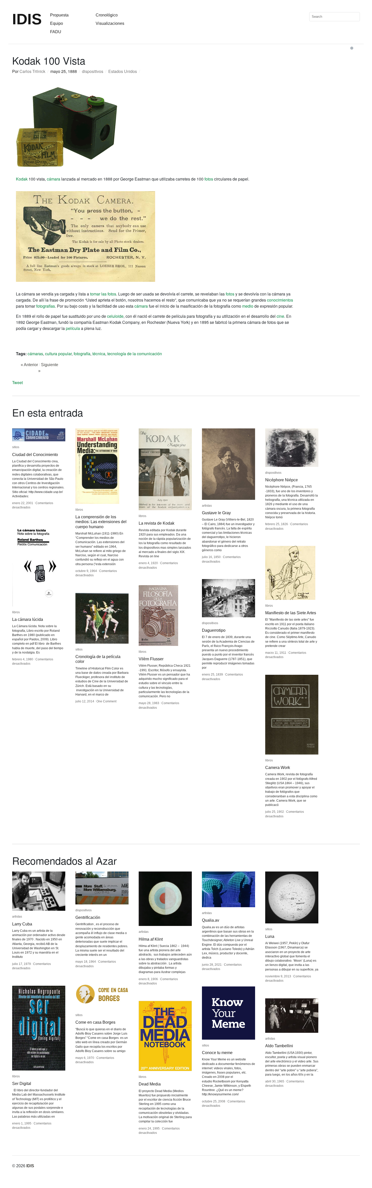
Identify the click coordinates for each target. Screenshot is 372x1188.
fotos (208, 179)
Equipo (56, 23)
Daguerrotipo (213, 630)
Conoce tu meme (217, 1053)
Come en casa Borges (95, 1022)
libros (79, 509)
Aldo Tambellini (279, 1046)
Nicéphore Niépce (281, 480)
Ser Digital (21, 1083)
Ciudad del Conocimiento (35, 454)
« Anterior (29, 365)
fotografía (82, 354)
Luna (269, 936)
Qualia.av (210, 920)
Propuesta (59, 15)
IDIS (27, 19)
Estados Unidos (122, 71)
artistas (207, 505)
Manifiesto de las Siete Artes (290, 613)
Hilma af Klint (151, 939)
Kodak (22, 179)
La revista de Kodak (156, 523)
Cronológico (107, 15)
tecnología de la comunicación (134, 354)
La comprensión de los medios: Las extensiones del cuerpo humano (101, 522)
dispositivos (92, 71)
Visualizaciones (110, 23)
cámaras (35, 354)
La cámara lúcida (27, 619)
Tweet (17, 382)
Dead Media (150, 1084)
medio (247, 306)
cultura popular (58, 354)
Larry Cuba (22, 924)
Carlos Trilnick (32, 71)
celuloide (115, 316)
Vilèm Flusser (151, 659)
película (73, 328)
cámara (53, 179)
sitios (15, 447)
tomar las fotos (103, 294)
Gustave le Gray (216, 513)
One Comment (106, 701)
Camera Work (277, 767)
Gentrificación (87, 917)
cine (280, 316)
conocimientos (280, 300)
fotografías (45, 306)
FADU (55, 32)
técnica (98, 354)
